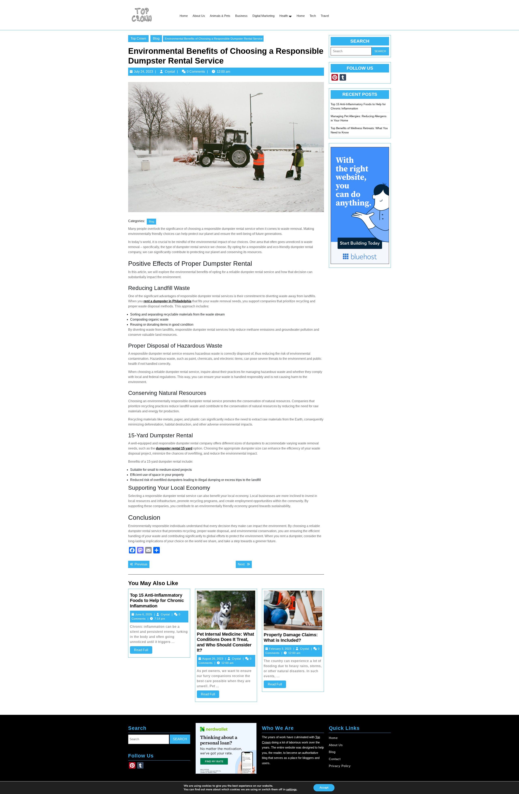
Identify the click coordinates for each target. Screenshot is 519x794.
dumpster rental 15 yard (174, 448)
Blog (156, 38)
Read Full (143, 651)
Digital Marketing (263, 15)
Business (241, 15)
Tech (313, 15)
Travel (325, 15)
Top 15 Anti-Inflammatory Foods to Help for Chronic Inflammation (157, 600)
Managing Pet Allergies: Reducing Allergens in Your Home (358, 118)
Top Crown (138, 38)
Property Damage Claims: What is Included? (291, 637)
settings (291, 789)
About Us (199, 15)
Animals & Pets (220, 15)
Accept (324, 788)
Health (283, 15)
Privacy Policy (340, 766)
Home (184, 15)
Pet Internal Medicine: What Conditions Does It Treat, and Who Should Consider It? (225, 642)
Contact (335, 759)
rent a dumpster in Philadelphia (167, 301)
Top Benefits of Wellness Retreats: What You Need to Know (359, 130)
